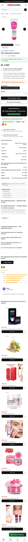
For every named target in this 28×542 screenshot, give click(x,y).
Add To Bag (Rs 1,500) (14, 98)
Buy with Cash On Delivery (14, 102)
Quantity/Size (4, 85)
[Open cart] (25, 5)
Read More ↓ (5, 218)
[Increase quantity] (26, 94)
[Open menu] (2, 5)
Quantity (3, 91)
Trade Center (5, 47)
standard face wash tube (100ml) (10, 88)
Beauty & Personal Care (7, 44)
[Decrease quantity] (2, 94)
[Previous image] (3, 29)
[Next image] (24, 29)
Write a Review (8, 262)
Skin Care (17, 44)
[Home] (14, 5)
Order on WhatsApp (18, 534)
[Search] (25, 9)
